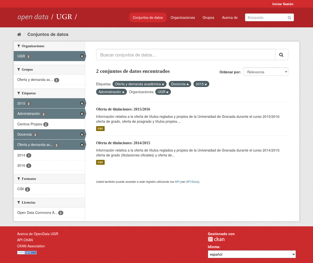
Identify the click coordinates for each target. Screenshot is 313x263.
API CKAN (25, 239)
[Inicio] (19, 34)
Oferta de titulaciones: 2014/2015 (123, 143)
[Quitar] (163, 84)
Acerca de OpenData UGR (37, 233)
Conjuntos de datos (148, 17)
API (177, 181)
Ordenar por (230, 71)
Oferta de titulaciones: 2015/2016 (123, 109)
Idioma (213, 246)
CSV (100, 128)
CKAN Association (31, 245)
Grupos (208, 17)
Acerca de (230, 17)
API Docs (192, 181)
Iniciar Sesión (282, 3)
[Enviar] (289, 17)
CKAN (216, 239)
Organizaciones (183, 17)
